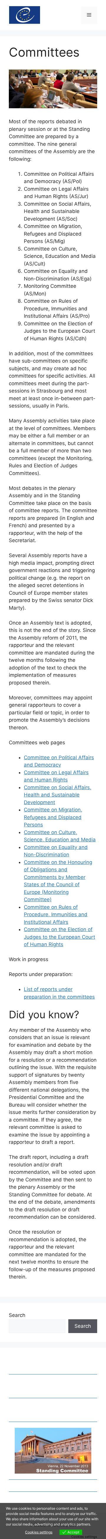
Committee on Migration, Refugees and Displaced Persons (53, 817)
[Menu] (89, 15)
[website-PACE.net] (24, 15)
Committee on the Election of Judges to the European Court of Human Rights (59, 936)
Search (17, 1315)
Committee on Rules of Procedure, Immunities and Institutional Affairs (55, 914)
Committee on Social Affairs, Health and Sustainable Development (57, 794)
